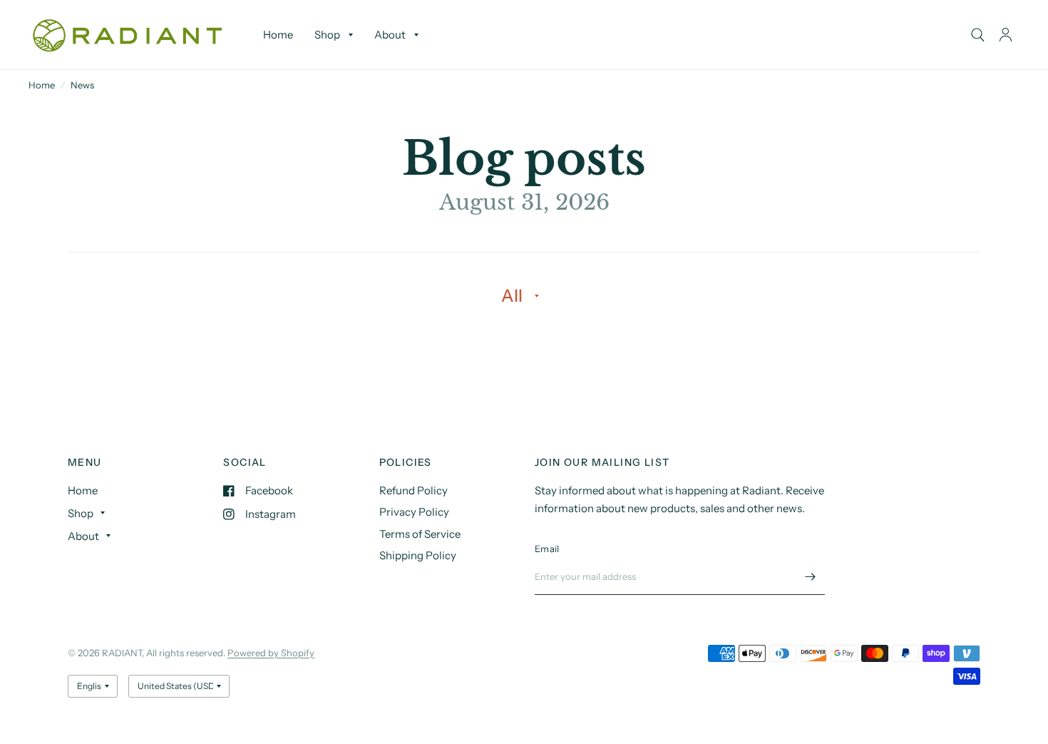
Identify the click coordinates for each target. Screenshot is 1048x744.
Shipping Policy (417, 555)
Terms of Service (420, 534)
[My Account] (1005, 34)
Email (547, 548)
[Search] (978, 34)
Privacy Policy (414, 512)
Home (278, 34)
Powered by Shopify (270, 652)
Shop (327, 34)
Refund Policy (413, 490)
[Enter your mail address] (810, 576)
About (390, 34)
